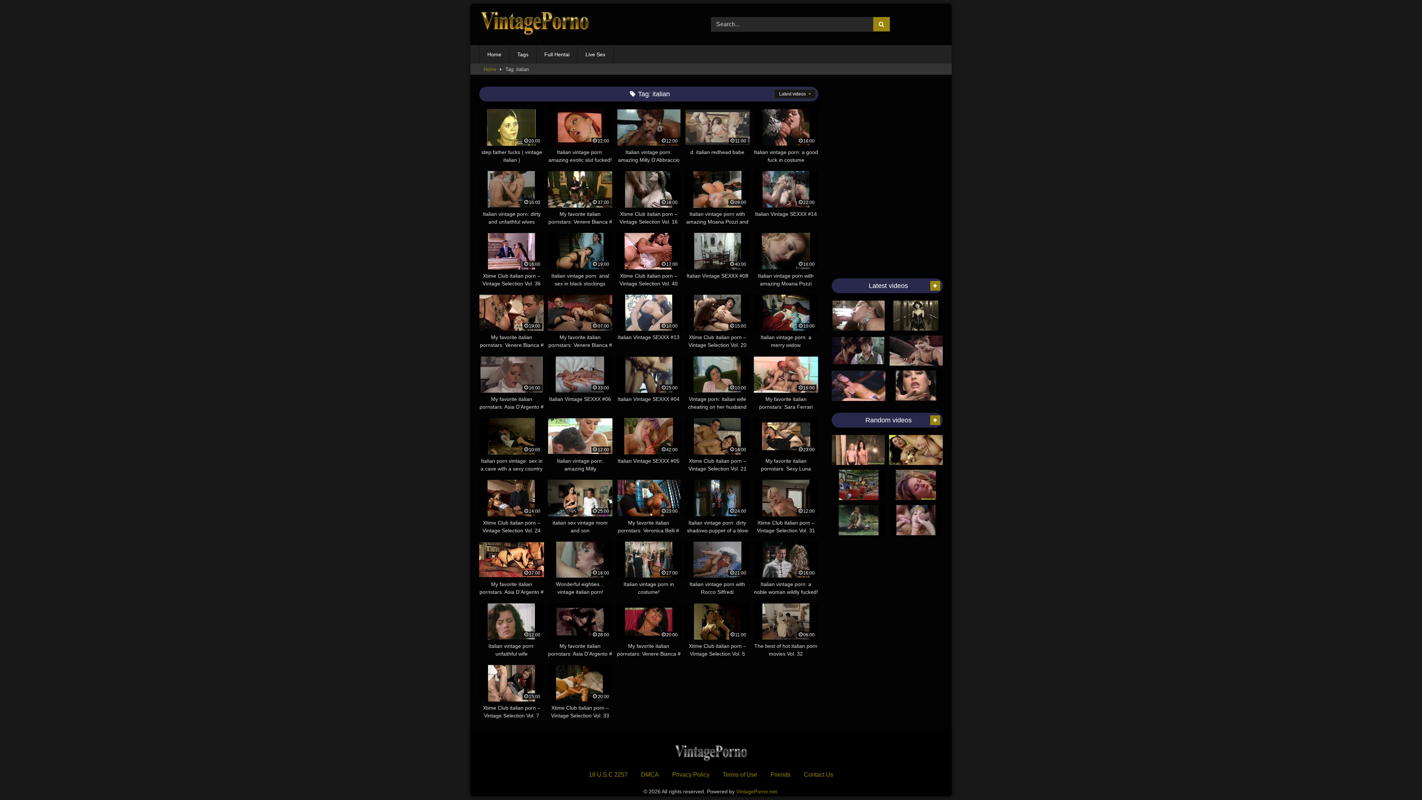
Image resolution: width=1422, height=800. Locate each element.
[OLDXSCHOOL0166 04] (858, 520)
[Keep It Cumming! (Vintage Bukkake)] (916, 386)
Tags (522, 54)
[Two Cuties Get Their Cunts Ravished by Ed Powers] (858, 450)
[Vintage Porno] (534, 24)
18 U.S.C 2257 (608, 774)
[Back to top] (1399, 778)
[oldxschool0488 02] (916, 520)
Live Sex (595, 54)
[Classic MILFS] (916, 350)
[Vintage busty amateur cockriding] (916, 485)
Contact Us (818, 774)
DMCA (650, 774)
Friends (781, 774)
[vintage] (858, 350)
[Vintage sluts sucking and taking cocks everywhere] (858, 316)
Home (494, 54)
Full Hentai (557, 54)
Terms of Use (740, 774)
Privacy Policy (691, 774)
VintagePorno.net (756, 791)
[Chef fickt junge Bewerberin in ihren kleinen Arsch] (916, 450)
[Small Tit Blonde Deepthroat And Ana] (858, 386)
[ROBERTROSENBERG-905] (858, 485)
